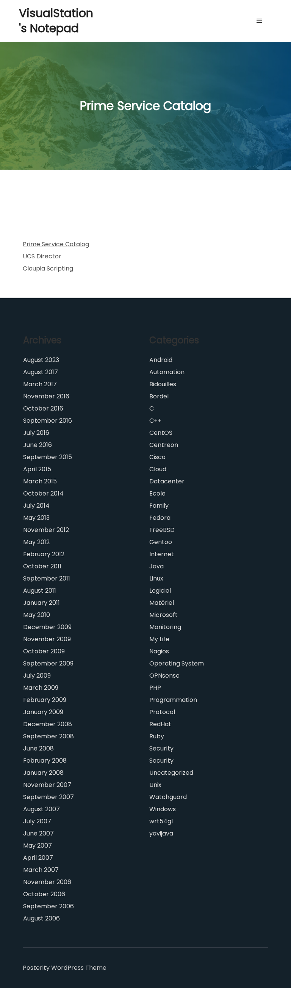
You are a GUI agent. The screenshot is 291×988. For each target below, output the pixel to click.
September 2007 (48, 797)
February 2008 (45, 760)
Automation (167, 372)
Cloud (157, 469)
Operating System (176, 663)
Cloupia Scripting (48, 268)
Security (161, 748)
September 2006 (48, 906)
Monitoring (165, 627)
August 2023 (41, 360)
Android (160, 360)
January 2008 (43, 772)
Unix (155, 784)
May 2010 (36, 614)
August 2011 (39, 590)
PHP (155, 687)
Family (159, 505)
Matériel (161, 602)
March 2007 (41, 869)
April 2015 (37, 469)
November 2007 (47, 784)
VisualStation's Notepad (56, 20)
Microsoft (163, 614)
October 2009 (44, 651)
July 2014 (36, 505)
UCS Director (42, 256)
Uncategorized (171, 772)
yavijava (161, 833)
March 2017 (40, 384)
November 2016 (46, 396)
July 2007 (37, 821)
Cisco (157, 457)
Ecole (157, 493)
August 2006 (41, 918)
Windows (162, 809)
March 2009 (40, 687)
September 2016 (47, 420)
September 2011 (46, 578)
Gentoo (160, 542)
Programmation (173, 699)
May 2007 (37, 845)
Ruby (156, 736)
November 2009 (47, 639)
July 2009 (37, 675)
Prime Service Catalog (56, 244)
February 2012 (43, 554)
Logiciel (160, 590)
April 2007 (38, 857)
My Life (159, 639)
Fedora (160, 517)
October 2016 (43, 408)
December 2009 (47, 627)
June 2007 (38, 833)
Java (156, 566)
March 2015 (40, 481)
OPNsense (164, 675)
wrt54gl (161, 821)
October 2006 (44, 894)
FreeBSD (162, 529)
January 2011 (41, 602)
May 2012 (36, 542)
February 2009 (44, 699)
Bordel (159, 396)
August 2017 (40, 372)
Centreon (163, 445)
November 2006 (47, 882)
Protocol (162, 712)
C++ (155, 420)
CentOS (160, 432)
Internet (161, 554)
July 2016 (36, 432)
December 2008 (47, 724)
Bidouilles (162, 384)
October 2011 (42, 566)
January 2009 (43, 712)
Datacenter (167, 481)
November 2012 (46, 529)
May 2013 (36, 517)
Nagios (159, 651)
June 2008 (38, 748)
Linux (156, 578)
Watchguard (168, 797)
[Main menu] (259, 21)
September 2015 (47, 457)
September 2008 (48, 736)
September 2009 (48, 663)
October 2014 (43, 493)
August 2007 (41, 809)
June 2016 (37, 445)
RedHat (160, 724)
